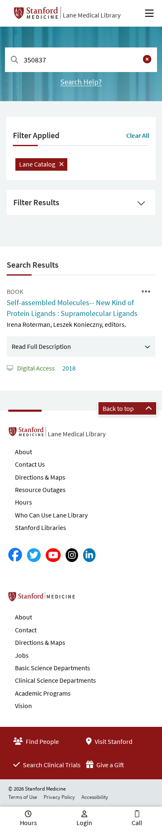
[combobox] (81, 59)
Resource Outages (40, 489)
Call (137, 822)
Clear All (137, 135)
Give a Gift (109, 765)
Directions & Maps (40, 477)
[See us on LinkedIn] (89, 555)
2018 (68, 368)
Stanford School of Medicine (89, 599)
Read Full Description (41, 346)
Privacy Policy (59, 797)
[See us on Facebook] (15, 555)
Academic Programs (43, 693)
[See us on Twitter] (34, 555)
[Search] (14, 60)
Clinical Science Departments (55, 680)
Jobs (22, 655)
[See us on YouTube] (53, 555)
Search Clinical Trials (51, 765)
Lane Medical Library (91, 15)
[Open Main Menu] (149, 13)
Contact (26, 630)
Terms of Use (22, 797)
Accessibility (94, 797)
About (23, 452)
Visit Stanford (113, 741)
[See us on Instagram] (72, 555)
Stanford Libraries (40, 527)
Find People (42, 741)
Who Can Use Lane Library (51, 515)
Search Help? (81, 82)
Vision (23, 705)
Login (84, 822)
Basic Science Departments (52, 668)
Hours (23, 502)
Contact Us (30, 464)
